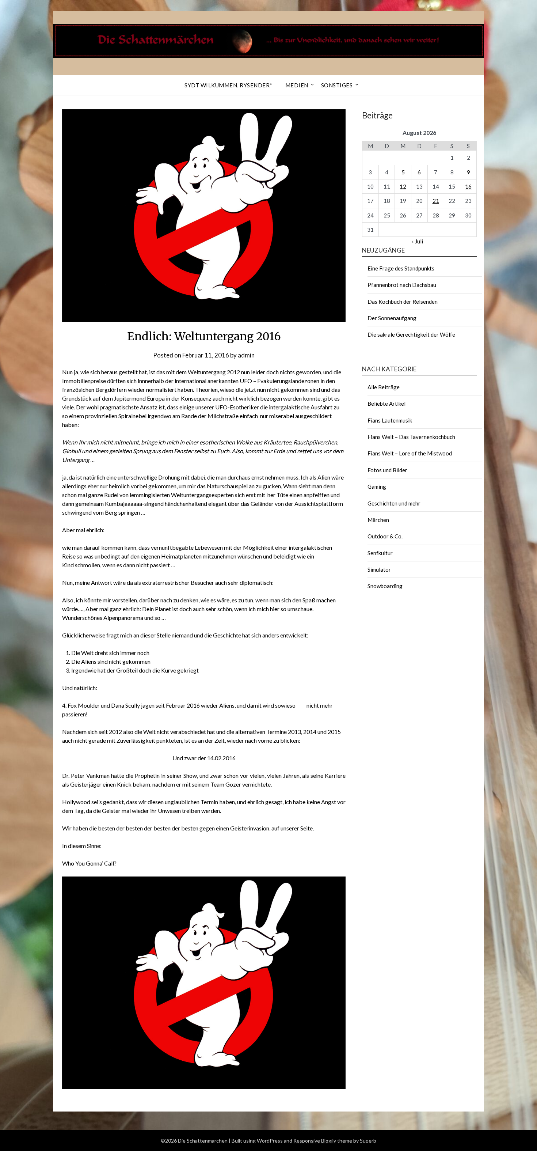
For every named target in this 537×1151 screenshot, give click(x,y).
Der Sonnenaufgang (391, 318)
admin (246, 355)
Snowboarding (385, 586)
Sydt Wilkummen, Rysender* (228, 85)
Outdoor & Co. (385, 536)
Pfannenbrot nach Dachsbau (401, 284)
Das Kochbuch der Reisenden (402, 301)
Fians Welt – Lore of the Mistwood (409, 453)
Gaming (376, 486)
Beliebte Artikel (386, 403)
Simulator (379, 569)
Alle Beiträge (383, 387)
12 (403, 186)
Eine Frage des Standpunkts (400, 268)
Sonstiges (337, 85)
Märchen (378, 519)
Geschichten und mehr (393, 503)
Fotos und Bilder (387, 470)
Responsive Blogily (314, 1140)
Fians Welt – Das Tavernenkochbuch (411, 436)
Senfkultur (380, 553)
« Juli (417, 241)
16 (468, 186)
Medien (296, 85)
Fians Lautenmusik (389, 420)
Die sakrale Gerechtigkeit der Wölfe (411, 334)
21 (436, 200)
